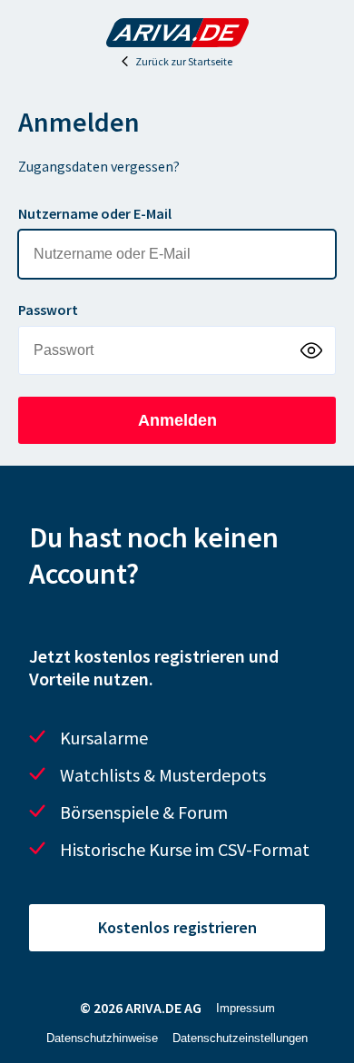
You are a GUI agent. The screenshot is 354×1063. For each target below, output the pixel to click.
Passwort (48, 309)
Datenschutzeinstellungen (240, 1038)
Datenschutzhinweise (102, 1038)
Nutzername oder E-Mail (95, 213)
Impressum (245, 1008)
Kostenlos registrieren (177, 927)
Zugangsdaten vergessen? (99, 166)
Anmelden (177, 420)
